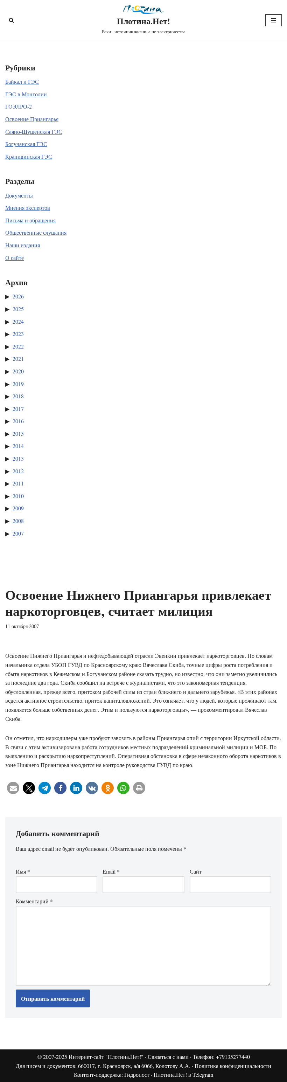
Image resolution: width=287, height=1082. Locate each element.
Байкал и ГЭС (22, 81)
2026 (18, 296)
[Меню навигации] (273, 20)
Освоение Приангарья (31, 119)
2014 (18, 445)
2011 (18, 483)
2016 (18, 421)
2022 (18, 346)
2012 (18, 471)
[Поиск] (11, 20)
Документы (19, 195)
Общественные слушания (35, 232)
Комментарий (34, 901)
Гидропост (136, 1074)
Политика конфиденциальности (233, 1065)
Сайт (196, 871)
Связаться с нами (168, 1056)
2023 (18, 333)
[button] (13, 788)
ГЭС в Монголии (26, 94)
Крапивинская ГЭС (28, 156)
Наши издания (22, 245)
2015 (18, 433)
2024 (18, 321)
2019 (18, 383)
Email (111, 871)
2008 (18, 520)
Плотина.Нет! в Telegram (183, 1074)
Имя (23, 871)
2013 (18, 458)
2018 (18, 396)
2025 (18, 308)
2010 (18, 495)
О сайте (14, 257)
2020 (18, 371)
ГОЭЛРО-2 (18, 106)
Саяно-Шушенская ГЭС (33, 131)
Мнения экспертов (27, 207)
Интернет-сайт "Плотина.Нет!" (106, 1056)
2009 (18, 508)
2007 (18, 533)
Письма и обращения (30, 220)
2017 (18, 408)
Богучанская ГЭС (26, 143)
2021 (18, 358)
